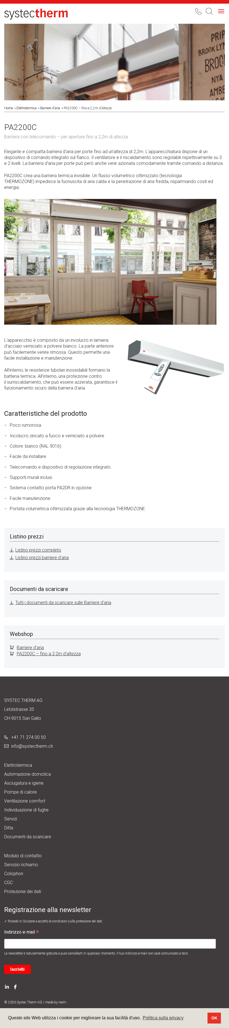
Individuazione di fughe (26, 810)
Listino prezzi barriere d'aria (42, 557)
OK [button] (214, 1018)
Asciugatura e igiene (24, 783)
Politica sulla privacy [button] (163, 1017)
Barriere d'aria (50, 108)
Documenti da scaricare (27, 836)
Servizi (10, 819)
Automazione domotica (27, 774)
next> (63, 1002)
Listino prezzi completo (38, 550)
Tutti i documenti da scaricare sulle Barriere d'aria (63, 602)
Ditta (8, 827)
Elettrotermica (26, 108)
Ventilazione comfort (24, 801)
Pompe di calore (20, 792)
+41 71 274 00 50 (28, 737)
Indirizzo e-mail (21, 933)
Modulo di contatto (23, 855)
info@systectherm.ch (32, 746)
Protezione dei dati (22, 891)
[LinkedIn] (7, 986)
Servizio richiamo (21, 864)
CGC (8, 882)
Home (8, 108)
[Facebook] (15, 986)
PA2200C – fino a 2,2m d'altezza (49, 653)
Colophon (13, 873)
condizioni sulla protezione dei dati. (77, 921)
